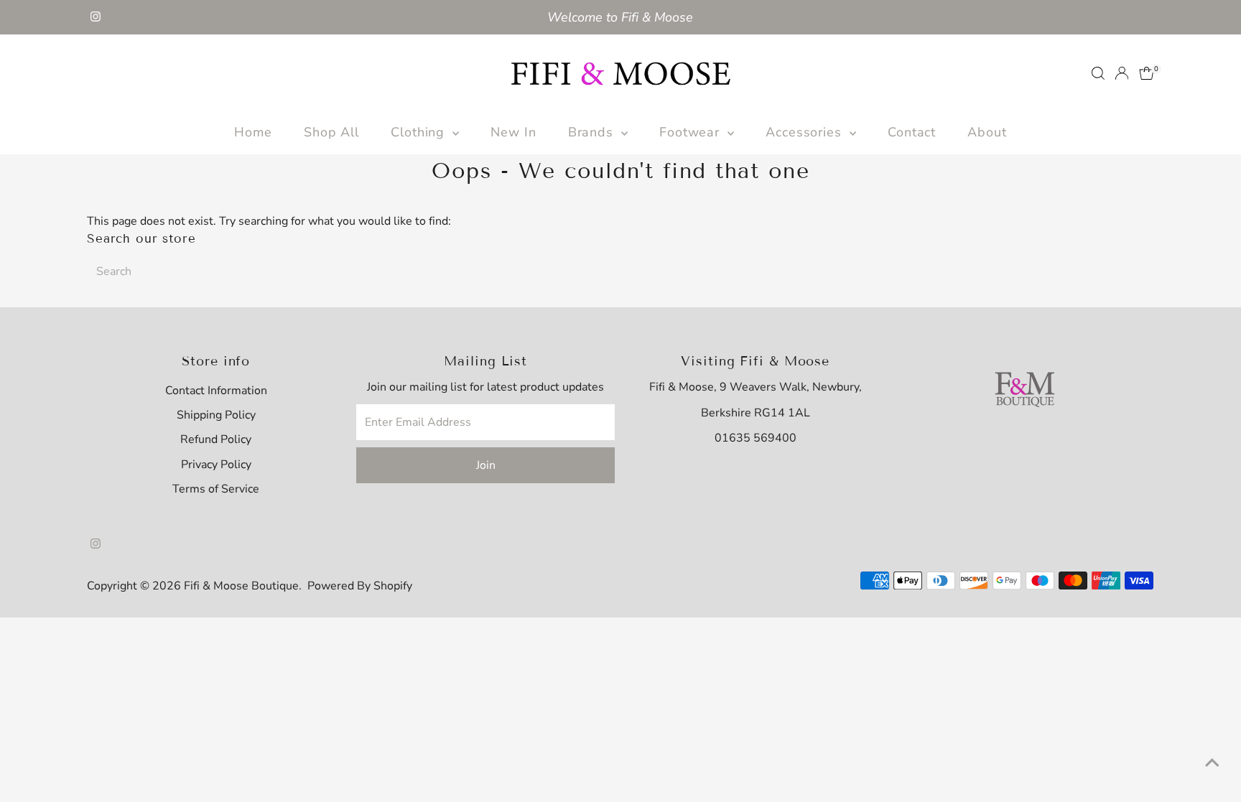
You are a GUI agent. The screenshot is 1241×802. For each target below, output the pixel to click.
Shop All (331, 132)
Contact (912, 132)
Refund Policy (215, 439)
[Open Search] (1098, 73)
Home (253, 132)
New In (513, 132)
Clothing (420, 132)
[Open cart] (1146, 73)
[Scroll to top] (1212, 762)
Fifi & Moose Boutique (241, 586)
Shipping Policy (216, 415)
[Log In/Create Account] (1121, 73)
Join (486, 465)
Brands (593, 132)
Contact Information (216, 390)
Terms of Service (215, 489)
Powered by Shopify (359, 586)
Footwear (691, 132)
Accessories (806, 132)
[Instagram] (95, 17)
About (987, 132)
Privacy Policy (216, 464)
